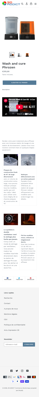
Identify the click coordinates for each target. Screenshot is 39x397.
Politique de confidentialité (14, 325)
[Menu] (35, 3)
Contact (7, 303)
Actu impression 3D (11, 330)
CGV (5, 319)
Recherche (8, 298)
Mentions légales (10, 314)
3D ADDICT (11, 388)
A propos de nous (11, 309)
